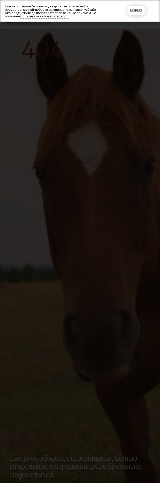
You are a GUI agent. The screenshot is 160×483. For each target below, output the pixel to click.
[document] (80, 241)
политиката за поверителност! (44, 16)
